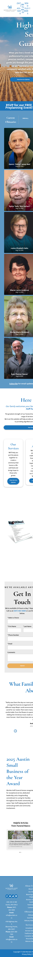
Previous (15, 731)
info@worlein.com (11, 940)
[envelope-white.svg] (10, 897)
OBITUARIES (22, 8)
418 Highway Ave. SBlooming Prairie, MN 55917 (12, 925)
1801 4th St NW (11, 902)
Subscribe (13, 383)
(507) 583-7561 (14, 933)
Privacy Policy (26, 954)
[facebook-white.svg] (7, 897)
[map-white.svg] (13, 897)
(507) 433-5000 (19, 8)
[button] (6, 839)
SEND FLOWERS (26, 8)
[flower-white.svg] (16, 897)
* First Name (11, 626)
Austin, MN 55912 (12, 905)
